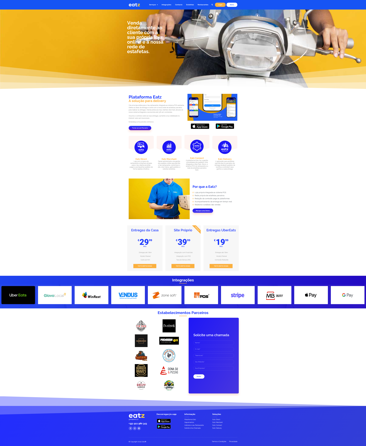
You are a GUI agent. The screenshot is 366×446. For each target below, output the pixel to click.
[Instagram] (135, 428)
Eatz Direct (141, 159)
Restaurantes (203, 5)
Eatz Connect (197, 158)
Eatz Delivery (225, 159)
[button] (212, 5)
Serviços (152, 5)
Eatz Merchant (169, 159)
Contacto (178, 5)
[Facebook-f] (130, 428)
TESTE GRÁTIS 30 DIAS (145, 266)
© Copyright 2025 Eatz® (137, 442)
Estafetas (190, 5)
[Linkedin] (139, 428)
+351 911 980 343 (138, 423)
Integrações (166, 5)
